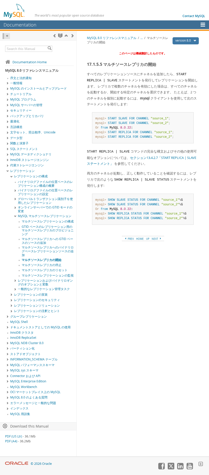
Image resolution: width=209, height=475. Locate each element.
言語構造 (16, 127)
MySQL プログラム (23, 99)
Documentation (20, 25)
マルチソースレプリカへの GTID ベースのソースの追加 (47, 241)
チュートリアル (21, 94)
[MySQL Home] (14, 10)
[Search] (49, 49)
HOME (140, 239)
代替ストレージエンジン (27, 165)
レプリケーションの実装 (31, 294)
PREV (130, 239)
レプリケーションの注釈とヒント (37, 311)
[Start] (60, 35)
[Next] (72, 35)
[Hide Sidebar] (6, 36)
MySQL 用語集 (20, 414)
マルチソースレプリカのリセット (45, 270)
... (141, 38)
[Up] (66, 35)
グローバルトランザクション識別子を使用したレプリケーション (45, 201)
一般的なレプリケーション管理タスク (44, 289)
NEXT (155, 239)
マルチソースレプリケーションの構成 (48, 221)
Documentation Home (29, 62)
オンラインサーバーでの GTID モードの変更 (45, 209)
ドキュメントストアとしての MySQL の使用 (40, 327)
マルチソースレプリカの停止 (41, 265)
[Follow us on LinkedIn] (180, 468)
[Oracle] (16, 463)
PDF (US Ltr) (13, 436)
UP (147, 239)
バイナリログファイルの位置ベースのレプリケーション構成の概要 (45, 184)
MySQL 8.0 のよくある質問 (28, 397)
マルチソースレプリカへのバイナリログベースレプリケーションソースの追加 (48, 251)
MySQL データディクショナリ (30, 154)
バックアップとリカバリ (27, 116)
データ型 (16, 138)
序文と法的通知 (21, 78)
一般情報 (16, 83)
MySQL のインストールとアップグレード (38, 88)
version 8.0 (183, 40)
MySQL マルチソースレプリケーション (44, 216)
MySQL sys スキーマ (24, 370)
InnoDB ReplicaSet (23, 337)
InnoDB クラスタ (22, 332)
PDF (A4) (11, 441)
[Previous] (54, 35)
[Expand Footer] (200, 464)
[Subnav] (7, 83)
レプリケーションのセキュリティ (37, 300)
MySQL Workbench (23, 387)
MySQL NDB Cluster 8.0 (27, 343)
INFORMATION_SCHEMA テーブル (34, 359)
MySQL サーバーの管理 (26, 105)
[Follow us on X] (171, 468)
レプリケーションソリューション (37, 305)
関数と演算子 (19, 143)
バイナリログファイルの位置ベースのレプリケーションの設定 (45, 192)
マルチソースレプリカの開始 (41, 260)
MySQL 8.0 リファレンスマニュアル (111, 38)
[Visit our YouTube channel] (190, 468)
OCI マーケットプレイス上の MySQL (35, 392)
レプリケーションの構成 (31, 176)
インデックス (19, 408)
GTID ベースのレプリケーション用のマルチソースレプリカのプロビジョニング (48, 230)
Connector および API (25, 376)
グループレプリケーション (28, 316)
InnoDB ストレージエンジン (29, 160)
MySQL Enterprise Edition (28, 381)
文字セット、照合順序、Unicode (33, 132)
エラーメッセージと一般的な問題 (33, 403)
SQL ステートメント (24, 149)
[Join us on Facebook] (161, 468)
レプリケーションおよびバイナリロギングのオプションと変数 (45, 282)
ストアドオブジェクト (25, 354)
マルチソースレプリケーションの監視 (48, 275)
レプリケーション (22, 171)
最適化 (14, 121)
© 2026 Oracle (41, 463)
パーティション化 (22, 348)
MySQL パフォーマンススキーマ (32, 365)
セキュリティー (21, 110)
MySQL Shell (19, 322)
